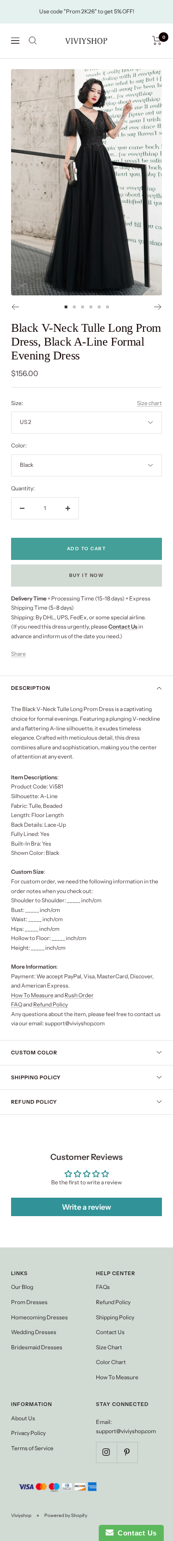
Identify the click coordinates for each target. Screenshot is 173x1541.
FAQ (16, 1004)
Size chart (149, 403)
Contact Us (110, 1332)
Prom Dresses (29, 1302)
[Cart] (157, 40)
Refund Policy (50, 1004)
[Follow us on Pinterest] (127, 1452)
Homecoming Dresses (39, 1317)
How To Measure (32, 995)
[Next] (158, 307)
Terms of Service (32, 1448)
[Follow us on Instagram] (106, 1452)
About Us (23, 1418)
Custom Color (34, 1052)
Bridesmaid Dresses (36, 1347)
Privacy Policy (28, 1432)
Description (30, 688)
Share (18, 653)
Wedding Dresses (33, 1332)
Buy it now (86, 575)
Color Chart (111, 1362)
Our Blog (22, 1286)
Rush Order (79, 995)
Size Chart (109, 1347)
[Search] (33, 40)
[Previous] (15, 307)
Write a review (86, 1207)
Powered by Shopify (65, 1515)
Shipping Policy (36, 1077)
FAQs (103, 1286)
